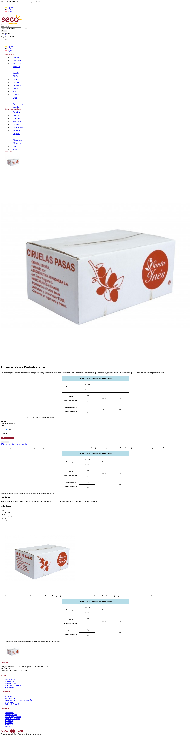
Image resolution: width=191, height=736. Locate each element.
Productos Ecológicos (12, 719)
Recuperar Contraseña (13, 685)
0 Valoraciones (6, 444)
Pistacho (16, 101)
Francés (10, 10)
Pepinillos (16, 118)
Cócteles (16, 79)
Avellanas (16, 67)
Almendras (17, 57)
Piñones (16, 95)
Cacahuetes (17, 70)
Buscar (4, 31)
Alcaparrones (17, 140)
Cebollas (16, 124)
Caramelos (9, 725)
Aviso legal (9, 702)
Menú (3, 39)
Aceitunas (16, 131)
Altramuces (17, 60)
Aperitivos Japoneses (20, 104)
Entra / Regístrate (7, 35)
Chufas (15, 76)
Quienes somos (10, 698)
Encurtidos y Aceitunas (13, 109)
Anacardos (17, 64)
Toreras (15, 149)
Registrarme (9, 681)
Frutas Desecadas (11, 715)
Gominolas (9, 721)
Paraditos (16, 137)
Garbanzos (17, 85)
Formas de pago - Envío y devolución (18, 700)
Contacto (8, 696)
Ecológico (8, 151)
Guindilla (16, 115)
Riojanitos (16, 134)
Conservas (9, 723)
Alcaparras (17, 143)
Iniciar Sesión (10, 679)
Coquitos (16, 82)
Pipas (15, 98)
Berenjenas (17, 112)
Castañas (16, 73)
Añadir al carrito (7, 438)
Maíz (15, 91)
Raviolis (16, 107)
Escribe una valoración (20, 444)
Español (10, 8)
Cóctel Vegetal (18, 127)
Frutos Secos (9, 54)
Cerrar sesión (9, 687)
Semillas (8, 727)
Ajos (14, 146)
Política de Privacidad (12, 704)
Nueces (15, 88)
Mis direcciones (10, 683)
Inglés (9, 11)
